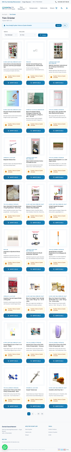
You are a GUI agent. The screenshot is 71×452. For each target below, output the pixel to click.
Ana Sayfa (13, 8)
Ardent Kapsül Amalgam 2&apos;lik (56, 207)
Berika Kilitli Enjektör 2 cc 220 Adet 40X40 (58, 160)
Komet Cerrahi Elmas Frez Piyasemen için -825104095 (34, 64)
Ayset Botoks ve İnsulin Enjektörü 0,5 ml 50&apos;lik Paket (57, 253)
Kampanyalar (33, 8)
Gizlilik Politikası (52, 429)
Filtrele (43, 35)
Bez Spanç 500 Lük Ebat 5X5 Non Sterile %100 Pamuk (57, 112)
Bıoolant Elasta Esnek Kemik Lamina (12, 112)
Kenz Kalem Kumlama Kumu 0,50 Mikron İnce (34, 161)
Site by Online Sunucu (33, 449)
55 (38, 414)
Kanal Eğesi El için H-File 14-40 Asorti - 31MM (13, 345)
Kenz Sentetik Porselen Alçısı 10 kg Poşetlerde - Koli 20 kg (12, 207)
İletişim (52, 8)
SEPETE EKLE (13, 83)
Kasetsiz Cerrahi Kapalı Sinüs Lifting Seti (12, 299)
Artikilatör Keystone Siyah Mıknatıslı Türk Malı (34, 253)
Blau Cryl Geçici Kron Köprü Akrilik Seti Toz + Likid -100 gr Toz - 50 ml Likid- (57, 299)
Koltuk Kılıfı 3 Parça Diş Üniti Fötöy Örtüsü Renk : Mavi (12, 390)
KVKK (49, 435)
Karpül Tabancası (31, 390)
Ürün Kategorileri (22, 8)
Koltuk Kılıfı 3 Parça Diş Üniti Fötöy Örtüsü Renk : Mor (57, 345)
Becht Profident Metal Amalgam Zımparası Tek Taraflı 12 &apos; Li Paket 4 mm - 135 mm (34, 114)
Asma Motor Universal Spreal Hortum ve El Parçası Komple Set (12, 65)
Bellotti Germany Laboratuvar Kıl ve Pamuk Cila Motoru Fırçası (58, 66)
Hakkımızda (43, 8)
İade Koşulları (28, 429)
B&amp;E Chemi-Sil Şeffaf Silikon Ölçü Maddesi (34, 207)
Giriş (65, 25)
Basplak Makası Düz (9, 159)
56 (42, 414)
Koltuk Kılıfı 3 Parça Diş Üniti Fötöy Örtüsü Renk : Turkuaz (35, 345)
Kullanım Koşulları (52, 432)
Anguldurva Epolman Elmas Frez (12, 252)
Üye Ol (58, 25)
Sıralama (22, 31)
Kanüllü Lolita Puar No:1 (56, 390)
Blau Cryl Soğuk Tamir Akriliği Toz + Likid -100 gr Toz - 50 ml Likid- (35, 299)
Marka (6, 31)
